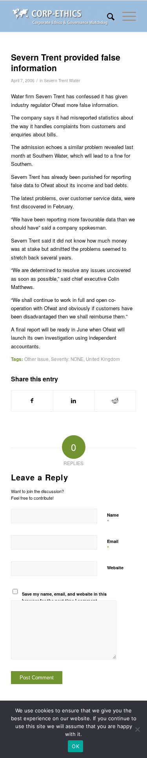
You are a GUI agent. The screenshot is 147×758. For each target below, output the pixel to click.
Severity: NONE (67, 359)
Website (115, 567)
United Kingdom (103, 359)
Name (113, 518)
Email (112, 545)
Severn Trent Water (62, 80)
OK (75, 746)
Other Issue (36, 359)
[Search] (106, 16)
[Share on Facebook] (32, 400)
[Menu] (125, 16)
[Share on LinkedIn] (73, 400)
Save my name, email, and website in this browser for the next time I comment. (64, 597)
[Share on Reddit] (115, 400)
